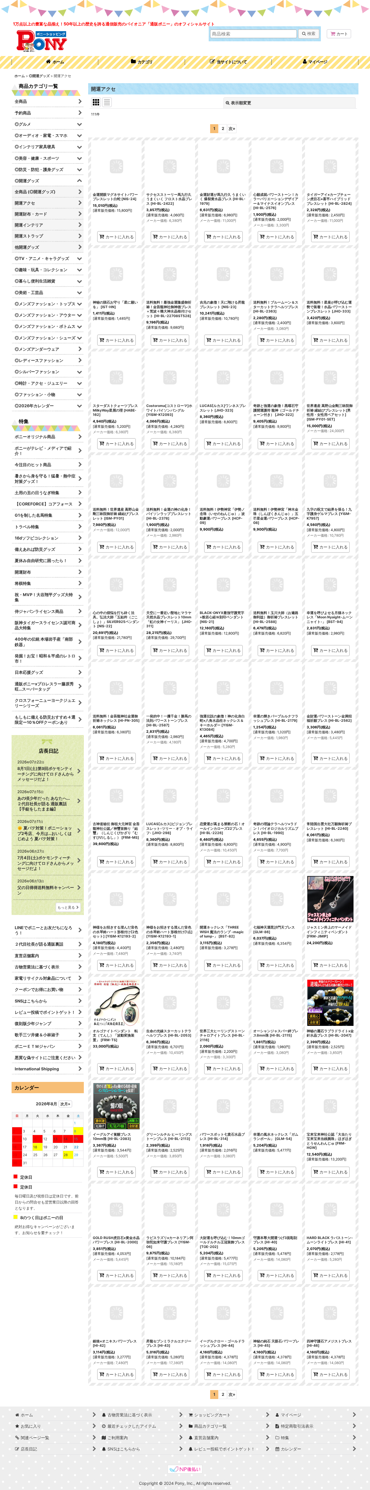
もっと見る (66, 907)
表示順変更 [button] (241, 102)
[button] (228, 62)
